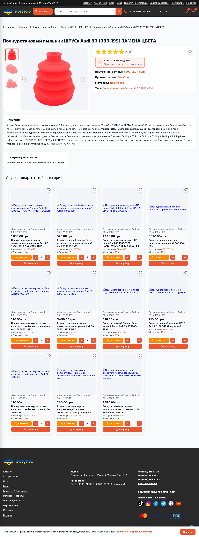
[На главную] (17, 11)
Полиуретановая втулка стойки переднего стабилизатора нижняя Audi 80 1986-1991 (30, 326)
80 (71, 27)
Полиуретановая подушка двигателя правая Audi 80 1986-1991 (167, 243)
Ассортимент (100, 2)
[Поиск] (119, 11)
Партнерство (177, 2)
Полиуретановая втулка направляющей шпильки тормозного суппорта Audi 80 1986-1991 (74, 409)
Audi (63, 27)
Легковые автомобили (44, 27)
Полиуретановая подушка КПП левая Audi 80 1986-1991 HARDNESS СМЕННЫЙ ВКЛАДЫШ (121, 243)
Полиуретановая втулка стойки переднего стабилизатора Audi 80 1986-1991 (30, 409)
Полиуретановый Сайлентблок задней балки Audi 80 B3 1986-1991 (120, 326)
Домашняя (8, 27)
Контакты (191, 2)
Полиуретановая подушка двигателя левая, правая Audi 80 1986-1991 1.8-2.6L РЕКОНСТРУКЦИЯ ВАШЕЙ (121, 409)
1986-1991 (83, 27)
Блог (111, 2)
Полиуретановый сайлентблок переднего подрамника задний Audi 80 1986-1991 (74, 243)
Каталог (87, 2)
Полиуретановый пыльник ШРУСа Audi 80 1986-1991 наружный (167, 324)
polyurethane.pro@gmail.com (156, 491)
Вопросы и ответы (13, 495)
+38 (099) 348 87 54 (148, 475)
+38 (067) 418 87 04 (148, 471)
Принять (188, 531)
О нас (119, 2)
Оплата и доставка (159, 2)
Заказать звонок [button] (147, 483)
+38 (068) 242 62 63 (149, 479)
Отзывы (7, 514)
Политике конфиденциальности (135, 531)
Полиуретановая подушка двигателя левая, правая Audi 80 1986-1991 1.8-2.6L (75, 326)
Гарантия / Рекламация (136, 2)
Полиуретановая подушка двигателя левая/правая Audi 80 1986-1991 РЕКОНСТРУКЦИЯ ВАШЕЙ (29, 243)
